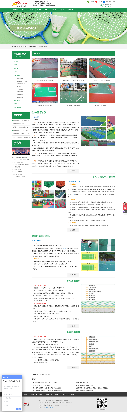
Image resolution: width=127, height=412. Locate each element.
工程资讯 (62, 10)
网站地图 (113, 1)
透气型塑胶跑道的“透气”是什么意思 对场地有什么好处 (21, 133)
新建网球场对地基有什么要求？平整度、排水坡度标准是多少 (92, 388)
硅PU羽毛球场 (20, 78)
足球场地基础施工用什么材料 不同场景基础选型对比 (21, 137)
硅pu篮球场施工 (23, 46)
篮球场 (32, 10)
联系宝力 (70, 10)
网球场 (39, 10)
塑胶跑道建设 (32, 46)
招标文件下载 (20, 94)
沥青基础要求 (20, 92)
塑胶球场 (64, 248)
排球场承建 (17, 100)
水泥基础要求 (20, 89)
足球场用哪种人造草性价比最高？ (21, 130)
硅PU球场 (36, 117)
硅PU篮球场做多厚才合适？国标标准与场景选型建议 (47, 388)
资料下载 (108, 1)
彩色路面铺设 (17, 103)
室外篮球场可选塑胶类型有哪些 (20, 127)
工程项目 (54, 10)
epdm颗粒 (47, 374)
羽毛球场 (41, 374)
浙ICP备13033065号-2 (48, 407)
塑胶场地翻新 (17, 107)
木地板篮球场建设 (42, 46)
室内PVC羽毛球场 (21, 84)
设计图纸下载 (20, 97)
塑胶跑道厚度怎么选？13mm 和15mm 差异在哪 (21, 120)
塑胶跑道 (24, 10)
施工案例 (19, 86)
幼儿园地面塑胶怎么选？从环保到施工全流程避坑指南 (47, 390)
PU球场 (73, 194)
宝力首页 (15, 10)
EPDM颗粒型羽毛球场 (22, 81)
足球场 (46, 10)
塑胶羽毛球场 (17, 75)
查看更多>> (73, 170)
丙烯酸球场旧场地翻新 (18, 123)
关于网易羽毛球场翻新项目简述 (84, 390)
